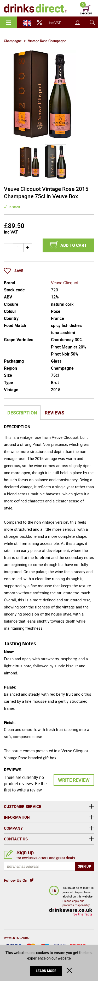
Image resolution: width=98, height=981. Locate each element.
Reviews (54, 412)
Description (22, 412)
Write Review (74, 780)
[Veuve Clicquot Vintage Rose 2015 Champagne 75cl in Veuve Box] (29, 162)
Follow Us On (15, 880)
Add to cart (73, 245)
